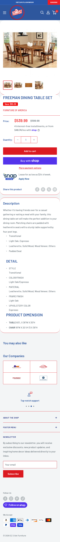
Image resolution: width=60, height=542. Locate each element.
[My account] (48, 12)
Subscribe (53, 2)
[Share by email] (55, 189)
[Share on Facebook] (37, 189)
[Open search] (42, 12)
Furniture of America (15, 110)
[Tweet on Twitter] (49, 189)
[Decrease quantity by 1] (17, 140)
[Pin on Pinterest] (43, 189)
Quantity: (7, 139)
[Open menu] (4, 12)
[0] (54, 12)
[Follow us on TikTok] (23, 498)
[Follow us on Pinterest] (17, 498)
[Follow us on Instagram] (11, 498)
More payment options (30, 167)
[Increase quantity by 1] (34, 140)
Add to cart (30, 151)
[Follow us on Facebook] (5, 498)
